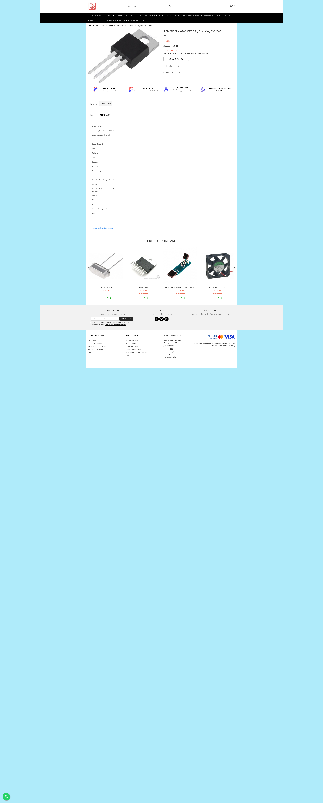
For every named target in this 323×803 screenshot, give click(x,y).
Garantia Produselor (133, 349)
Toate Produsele (96, 15)
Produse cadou (222, 15)
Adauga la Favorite (172, 72)
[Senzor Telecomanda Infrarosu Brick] (180, 266)
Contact (91, 352)
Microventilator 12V (217, 287)
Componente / (101, 26)
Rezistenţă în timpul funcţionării (105, 180)
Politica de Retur (132, 346)
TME (165, 35)
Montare (95, 200)
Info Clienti (132, 335)
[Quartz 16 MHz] (106, 266)
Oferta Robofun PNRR (191, 15)
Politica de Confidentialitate (115, 325)
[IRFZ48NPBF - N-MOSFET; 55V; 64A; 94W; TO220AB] (124, 56)
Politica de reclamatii (95, 349)
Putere (95, 153)
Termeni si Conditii (95, 343)
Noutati (112, 15)
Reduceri (122, 15)
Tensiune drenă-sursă (101, 135)
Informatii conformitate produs (101, 228)
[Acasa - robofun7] (100, 6)
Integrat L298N (143, 287)
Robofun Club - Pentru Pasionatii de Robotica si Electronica (117, 20)
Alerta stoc (177, 59)
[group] (124, 56)
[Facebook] (157, 319)
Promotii (208, 15)
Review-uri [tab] (105, 103)
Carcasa (95, 162)
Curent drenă (97, 144)
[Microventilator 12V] (217, 266)
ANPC (128, 355)
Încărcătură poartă (100, 209)
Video (176, 15)
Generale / (112, 26)
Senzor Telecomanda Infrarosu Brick (180, 287)
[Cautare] (170, 6)
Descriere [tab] (93, 104)
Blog (169, 15)
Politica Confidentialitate (97, 346)
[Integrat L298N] (143, 266)
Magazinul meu (96, 335)
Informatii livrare (132, 340)
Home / (91, 26)
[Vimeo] (161, 319)
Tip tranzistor (97, 126)
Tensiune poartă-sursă (101, 171)
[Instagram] (166, 319)
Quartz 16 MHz (106, 287)
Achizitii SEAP (135, 15)
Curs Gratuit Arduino (153, 15)
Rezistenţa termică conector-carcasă (104, 190)
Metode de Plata (132, 343)
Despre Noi (92, 340)
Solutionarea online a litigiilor (136, 352)
